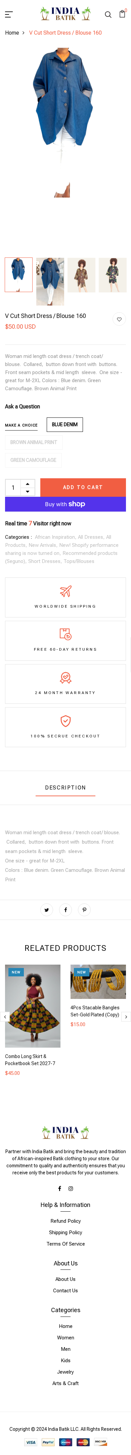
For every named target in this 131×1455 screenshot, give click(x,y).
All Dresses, (92, 537)
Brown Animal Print (33, 442)
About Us (65, 1279)
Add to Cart (83, 487)
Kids (66, 1361)
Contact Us (65, 1291)
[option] (65, 122)
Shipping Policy (65, 1232)
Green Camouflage (33, 460)
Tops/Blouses (78, 561)
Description (65, 787)
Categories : (18, 537)
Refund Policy (65, 1221)
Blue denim (65, 424)
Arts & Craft (65, 1383)
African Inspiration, (56, 537)
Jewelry (65, 1372)
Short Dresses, (45, 561)
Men (66, 1349)
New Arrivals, (44, 545)
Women (65, 1338)
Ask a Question (22, 406)
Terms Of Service (65, 1244)
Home (12, 33)
